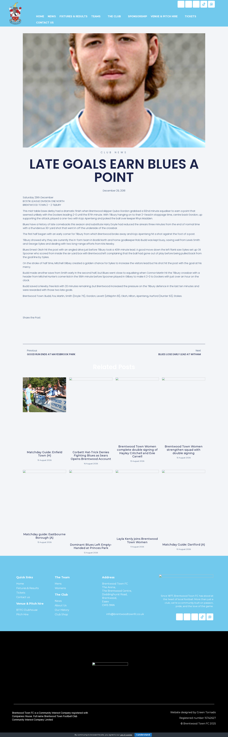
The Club (114, 16)
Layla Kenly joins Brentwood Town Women (137, 540)
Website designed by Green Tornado (193, 712)
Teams (96, 16)
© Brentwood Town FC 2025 (198, 723)
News (52, 16)
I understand (143, 735)
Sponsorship (137, 16)
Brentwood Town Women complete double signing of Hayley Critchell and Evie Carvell (137, 451)
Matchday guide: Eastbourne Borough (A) (44, 536)
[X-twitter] (188, 4)
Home (40, 16)
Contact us (45, 22)
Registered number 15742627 (197, 717)
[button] (24, 332)
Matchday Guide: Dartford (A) (183, 544)
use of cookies (126, 735)
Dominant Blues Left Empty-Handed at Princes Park (91, 546)
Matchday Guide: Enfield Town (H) (44, 454)
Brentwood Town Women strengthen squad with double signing (184, 450)
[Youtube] (196, 4)
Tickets (190, 16)
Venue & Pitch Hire (164, 16)
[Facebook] (181, 4)
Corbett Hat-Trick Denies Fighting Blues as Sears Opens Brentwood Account (91, 456)
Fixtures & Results (73, 16)
